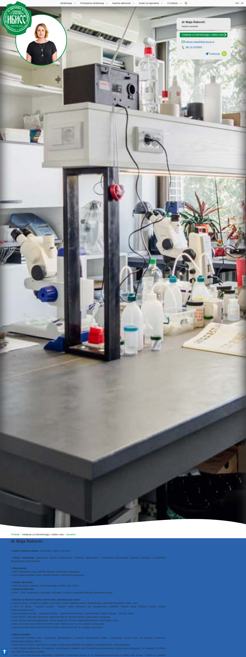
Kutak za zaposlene (149, 3)
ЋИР (237, 3)
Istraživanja (66, 3)
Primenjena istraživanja (92, 3)
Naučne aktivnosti (121, 3)
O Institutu (172, 3)
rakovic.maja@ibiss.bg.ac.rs (200, 42)
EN (242, 3)
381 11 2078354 (194, 47)
